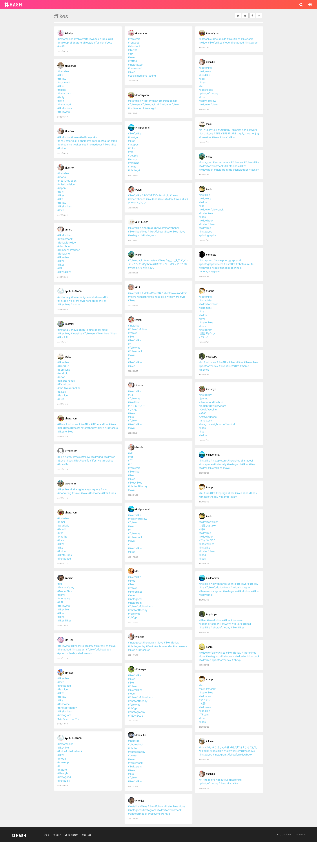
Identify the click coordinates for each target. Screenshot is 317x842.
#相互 (202, 529)
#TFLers (96, 424)
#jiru (137, 571)
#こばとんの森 (220, 747)
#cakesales (79, 144)
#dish (138, 189)
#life (76, 460)
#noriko (69, 578)
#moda (61, 177)
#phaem (69, 672)
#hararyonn (71, 418)
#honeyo (211, 389)
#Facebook (64, 384)
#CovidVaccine (208, 409)
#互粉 (131, 267)
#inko (138, 254)
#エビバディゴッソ (68, 718)
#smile (173, 100)
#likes (103, 38)
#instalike (63, 71)
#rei (137, 287)
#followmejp (85, 653)
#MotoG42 (156, 293)
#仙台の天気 (173, 260)
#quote (96, 489)
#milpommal (142, 127)
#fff (130, 460)
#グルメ (203, 337)
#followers (89, 333)
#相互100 (148, 267)
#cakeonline (64, 144)
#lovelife (84, 460)
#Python (147, 264)
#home (132, 166)
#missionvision (66, 184)
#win (104, 489)
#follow (61, 78)
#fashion (99, 42)
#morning (133, 162)
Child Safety (72, 835)
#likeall (247, 623)
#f (157, 104)
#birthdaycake (88, 137)
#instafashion (65, 38)
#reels (77, 456)
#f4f (130, 456)
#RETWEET (210, 129)
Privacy (57, 835)
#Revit (150, 646)
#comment (63, 82)
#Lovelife (62, 464)
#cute (250, 264)
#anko (209, 189)
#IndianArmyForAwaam (212, 405)
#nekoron (70, 65)
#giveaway (84, 489)
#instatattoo (135, 64)
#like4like (63, 257)
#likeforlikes (64, 108)
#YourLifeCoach (66, 180)
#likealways (224, 623)
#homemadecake (90, 140)
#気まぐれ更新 (207, 688)
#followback (148, 104)
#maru (68, 229)
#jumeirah (88, 297)
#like (60, 75)
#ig (240, 260)
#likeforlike (63, 137)
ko (289, 834)
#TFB (217, 133)
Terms (45, 835)
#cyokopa (211, 356)
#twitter (132, 755)
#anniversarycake (68, 140)
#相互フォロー (161, 264)
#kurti (60, 399)
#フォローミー (136, 405)
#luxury (75, 304)
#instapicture (219, 460)
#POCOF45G (150, 195)
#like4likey (63, 333)
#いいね (132, 409)
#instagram (64, 93)
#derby (69, 33)
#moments (63, 598)
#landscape (226, 267)
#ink (130, 53)
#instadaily (63, 297)
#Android (62, 373)
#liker (60, 260)
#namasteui (135, 68)
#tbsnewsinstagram (210, 591)
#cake (75, 137)
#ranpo (210, 291)
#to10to (69, 640)
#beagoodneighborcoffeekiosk (217, 424)
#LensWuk (205, 137)
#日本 (60, 191)
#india (73, 489)
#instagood (64, 104)
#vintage (62, 300)
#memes (204, 369)
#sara (209, 647)
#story (68, 456)
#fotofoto (211, 254)
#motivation (135, 108)
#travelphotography (226, 260)
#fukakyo (140, 669)
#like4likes (63, 304)
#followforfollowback (86, 38)
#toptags (221, 493)
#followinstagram (241, 587)
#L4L (60, 602)
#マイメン (205, 699)
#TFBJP (226, 133)
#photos (241, 264)
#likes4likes (64, 271)
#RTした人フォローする (245, 133)
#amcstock (205, 420)
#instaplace (206, 464)
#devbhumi (64, 246)
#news (61, 376)
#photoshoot (135, 744)
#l (71, 42)
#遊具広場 (236, 747)
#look (72, 300)
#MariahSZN (64, 591)
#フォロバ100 (178, 264)
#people (133, 155)
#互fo (139, 267)
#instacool (95, 329)
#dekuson (141, 33)
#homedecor (94, 144)
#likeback (247, 38)
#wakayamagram (209, 271)
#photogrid (134, 170)
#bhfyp (61, 97)
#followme (63, 111)
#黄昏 (202, 703)
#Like (60, 456)
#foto (131, 148)
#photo (132, 748)
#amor (61, 521)
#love (60, 100)
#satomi (69, 324)
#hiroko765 (141, 222)
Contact (86, 835)
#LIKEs (61, 391)
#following (97, 456)
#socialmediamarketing (142, 75)
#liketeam (237, 620)
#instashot (233, 460)
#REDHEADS (135, 715)
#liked (202, 554)
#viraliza (62, 536)
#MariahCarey (65, 587)
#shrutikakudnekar (68, 388)
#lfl (66, 337)
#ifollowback (65, 238)
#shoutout (134, 46)
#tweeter (76, 297)
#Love (61, 460)
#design (133, 137)
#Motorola (170, 293)
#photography (136, 646)
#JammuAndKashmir (211, 402)
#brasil (61, 529)
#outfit (61, 46)
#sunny (132, 159)
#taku (68, 356)
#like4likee (102, 333)
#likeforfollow (150, 100)
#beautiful (222, 779)
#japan (61, 188)
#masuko (140, 735)
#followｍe (205, 696)
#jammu (203, 398)
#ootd (108, 42)
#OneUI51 (63, 365)
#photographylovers (211, 264)
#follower (109, 456)
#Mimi (61, 594)
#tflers (61, 424)
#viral (60, 532)
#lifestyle (88, 42)
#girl (110, 38)
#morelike (107, 460)
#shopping (92, 300)
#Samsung (63, 369)
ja (284, 834)
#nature (77, 42)
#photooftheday (87, 427)
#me (130, 151)
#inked (132, 57)
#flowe (210, 741)
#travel (76, 493)
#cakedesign (109, 140)
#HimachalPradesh (68, 249)
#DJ (130, 394)
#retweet (133, 42)
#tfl (130, 464)
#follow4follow (207, 100)
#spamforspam (228, 496)
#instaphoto (206, 260)
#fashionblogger (238, 169)
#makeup (63, 42)
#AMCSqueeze (208, 416)
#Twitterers (135, 766)
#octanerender (163, 646)
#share (61, 89)
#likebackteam (207, 623)
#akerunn (70, 483)
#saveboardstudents (223, 583)
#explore (209, 779)
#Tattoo (132, 49)
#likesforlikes (65, 431)
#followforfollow (66, 242)
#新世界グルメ (207, 333)
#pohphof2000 (73, 291)
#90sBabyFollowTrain (230, 129)
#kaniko (69, 131)
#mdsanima (180, 646)
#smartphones (66, 380)
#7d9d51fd (71, 451)
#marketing (64, 493)
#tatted (132, 60)
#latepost (133, 144)
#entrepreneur (221, 162)
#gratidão (63, 525)
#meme (244, 365)
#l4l (59, 268)
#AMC (202, 413)
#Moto (146, 293)
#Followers (250, 129)
